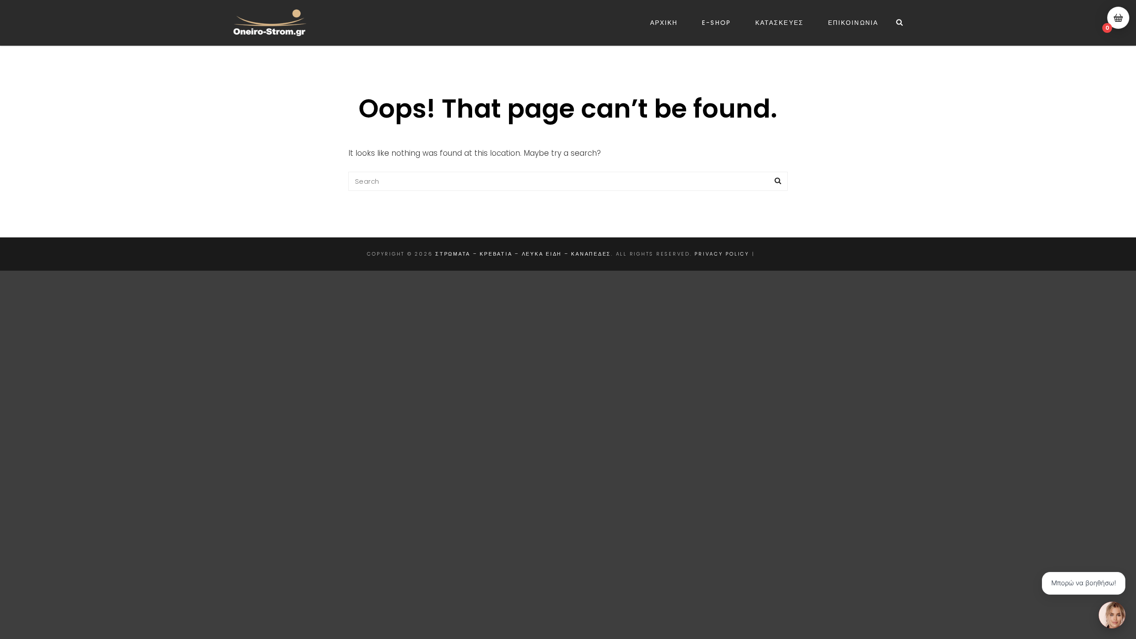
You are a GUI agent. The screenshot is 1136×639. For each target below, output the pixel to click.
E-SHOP (716, 22)
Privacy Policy (721, 253)
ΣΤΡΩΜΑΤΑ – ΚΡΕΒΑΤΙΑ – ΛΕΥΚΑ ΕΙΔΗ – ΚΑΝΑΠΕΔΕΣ (523, 253)
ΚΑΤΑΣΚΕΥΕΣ (779, 22)
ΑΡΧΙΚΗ (664, 22)
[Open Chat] (1112, 615)
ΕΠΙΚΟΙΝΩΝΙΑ (853, 22)
